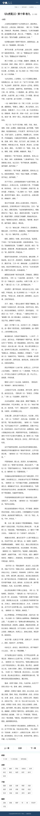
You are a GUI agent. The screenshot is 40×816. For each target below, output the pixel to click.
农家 (4, 789)
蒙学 (29, 793)
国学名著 (24, 7)
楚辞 (16, 802)
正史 (4, 768)
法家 (16, 785)
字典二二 (17, 7)
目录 (20, 748)
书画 (10, 793)
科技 (29, 789)
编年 (10, 768)
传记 (4, 772)
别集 (10, 802)
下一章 (33, 748)
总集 (4, 802)
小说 (4, 806)
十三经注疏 (14, 759)
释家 (23, 785)
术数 (16, 789)
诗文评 (33, 802)
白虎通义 (31, 7)
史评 (30, 768)
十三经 (5, 759)
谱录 (16, 793)
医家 (23, 789)
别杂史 (24, 768)
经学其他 (23, 759)
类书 (23, 793)
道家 (10, 785)
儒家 (4, 785)
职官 (23, 772)
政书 (29, 772)
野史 (16, 768)
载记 (10, 772)
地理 (16, 772)
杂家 (10, 789)
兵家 (29, 785)
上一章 (6, 748)
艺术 (4, 793)
